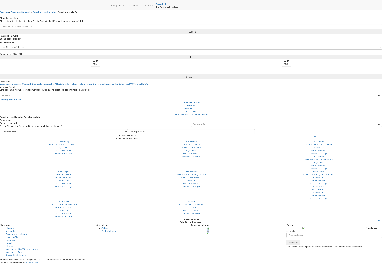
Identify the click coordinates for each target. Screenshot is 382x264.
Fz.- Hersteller (7, 42)
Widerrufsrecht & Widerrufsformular (22, 249)
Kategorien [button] (116, 5)
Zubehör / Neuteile (55, 84)
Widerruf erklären (14, 252)
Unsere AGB (12, 237)
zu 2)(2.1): (95, 62)
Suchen (192, 32)
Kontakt (134, 5)
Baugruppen (6, 84)
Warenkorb (161, 4)
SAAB (145, 84)
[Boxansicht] (318, 130)
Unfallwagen (106, 84)
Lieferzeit (10, 246)
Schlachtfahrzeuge (120, 84)
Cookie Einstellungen (16, 255)
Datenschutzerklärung (16, 234)
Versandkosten (202, 114)
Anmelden (149, 5)
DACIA (132, 84)
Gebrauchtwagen (92, 84)
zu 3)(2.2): (286, 62)
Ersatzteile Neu (39, 84)
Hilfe (191, 57)
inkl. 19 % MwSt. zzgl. (184, 114)
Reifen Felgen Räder (74, 84)
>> (379, 95)
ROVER (139, 84)
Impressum (11, 240)
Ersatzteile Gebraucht (22, 84)
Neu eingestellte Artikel (10, 99)
